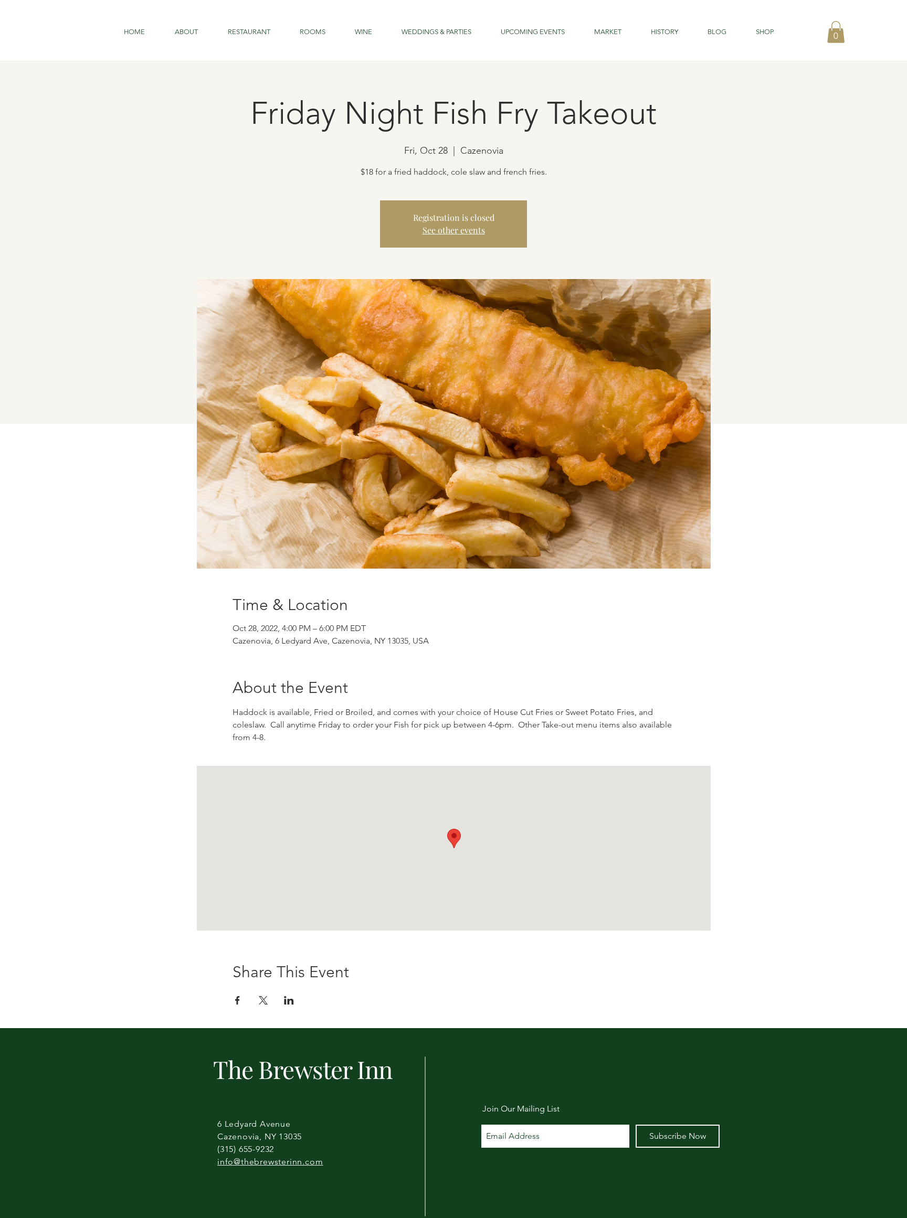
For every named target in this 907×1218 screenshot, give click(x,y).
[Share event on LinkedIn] (289, 1000)
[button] (836, 32)
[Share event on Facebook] (237, 1000)
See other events (454, 230)
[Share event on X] (263, 1000)
